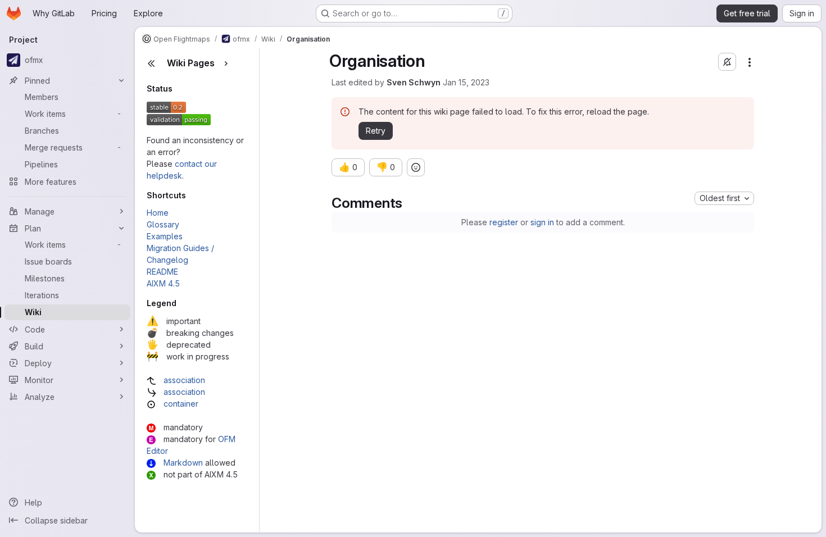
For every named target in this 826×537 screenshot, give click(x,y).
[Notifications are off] (727, 62)
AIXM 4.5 (163, 283)
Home (158, 212)
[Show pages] (226, 63)
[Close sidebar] (151, 63)
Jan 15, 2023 (466, 82)
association (184, 380)
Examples (165, 236)
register (503, 222)
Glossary (163, 224)
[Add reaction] (416, 167)
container (181, 403)
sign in (542, 222)
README (162, 271)
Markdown (183, 462)
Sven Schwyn (414, 82)
